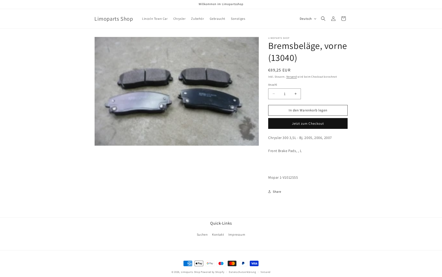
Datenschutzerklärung (242, 272)
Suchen (202, 234)
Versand (291, 76)
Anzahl (272, 85)
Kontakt (218, 234)
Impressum (236, 234)
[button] (323, 19)
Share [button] (277, 191)
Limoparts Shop (190, 272)
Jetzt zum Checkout (308, 123)
